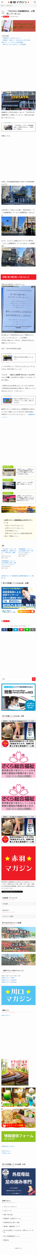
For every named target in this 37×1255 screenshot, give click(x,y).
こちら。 (22, 525)
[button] (4, 629)
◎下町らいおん (6, 1153)
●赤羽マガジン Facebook (9, 982)
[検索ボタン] (35, 2)
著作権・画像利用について (12, 1226)
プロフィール (8, 1210)
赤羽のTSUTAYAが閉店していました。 (23, 358)
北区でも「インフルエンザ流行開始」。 (13, 42)
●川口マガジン (5, 1015)
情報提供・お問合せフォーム (12, 1218)
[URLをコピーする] (33, 629)
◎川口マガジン (6, 1151)
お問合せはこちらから (8, 1146)
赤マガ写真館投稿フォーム (12, 1236)
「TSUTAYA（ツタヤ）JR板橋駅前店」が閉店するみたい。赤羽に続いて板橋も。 (24, 127)
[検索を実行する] (34, 679)
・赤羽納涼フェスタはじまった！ (11, 38)
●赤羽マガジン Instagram (9, 980)
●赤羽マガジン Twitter (8, 978)
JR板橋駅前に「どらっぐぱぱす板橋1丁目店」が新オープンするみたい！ (25, 550)
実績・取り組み (8, 1214)
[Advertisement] (18, 66)
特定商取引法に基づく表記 (12, 1222)
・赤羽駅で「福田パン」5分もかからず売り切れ (15, 40)
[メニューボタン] (2, 2)
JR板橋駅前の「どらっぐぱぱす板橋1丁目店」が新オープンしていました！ (8, 562)
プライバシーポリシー (10, 1206)
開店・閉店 (6, 16)
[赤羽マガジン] (18, 2)
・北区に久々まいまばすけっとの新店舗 (13, 44)
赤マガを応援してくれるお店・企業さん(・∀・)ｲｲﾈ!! (19, 1231)
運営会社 (6, 1240)
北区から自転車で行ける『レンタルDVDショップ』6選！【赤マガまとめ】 (24, 400)
